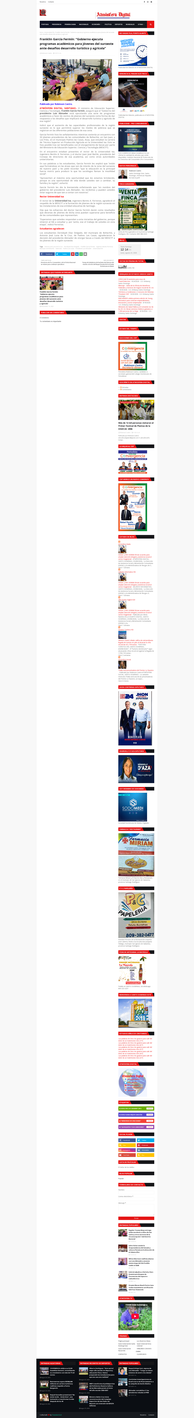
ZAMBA (138, 1351)
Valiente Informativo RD (127, 572)
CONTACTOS (122, 1354)
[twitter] (145, 1140)
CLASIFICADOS (141, 1354)
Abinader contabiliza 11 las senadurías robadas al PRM (139, 1391)
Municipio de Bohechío (47, 248)
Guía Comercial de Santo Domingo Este (126, 1345)
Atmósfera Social (124, 660)
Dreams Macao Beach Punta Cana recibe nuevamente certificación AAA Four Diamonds (141, 1287)
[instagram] (148, 2)
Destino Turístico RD (125, 630)
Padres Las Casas (68, 248)
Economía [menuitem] (96, 24)
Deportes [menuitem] (118, 24)
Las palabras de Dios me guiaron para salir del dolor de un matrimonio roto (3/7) (135, 1057)
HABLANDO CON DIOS (144, 1349)
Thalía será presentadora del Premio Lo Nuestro (136, 670)
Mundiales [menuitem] (130, 24)
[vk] (145, 1150)
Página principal (123, 1341)
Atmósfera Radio (124, 544)
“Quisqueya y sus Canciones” (134, 1127)
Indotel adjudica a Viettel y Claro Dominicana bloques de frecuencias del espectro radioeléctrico (141, 1275)
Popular (121, 1178)
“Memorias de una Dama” (134, 1121)
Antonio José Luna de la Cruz (53, 247)
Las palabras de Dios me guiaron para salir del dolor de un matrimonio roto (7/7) (135, 1040)
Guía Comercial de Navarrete (124, 1350)
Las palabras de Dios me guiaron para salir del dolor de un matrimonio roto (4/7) (135, 1052)
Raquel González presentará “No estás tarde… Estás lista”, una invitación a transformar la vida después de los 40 (62, 1398)
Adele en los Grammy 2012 (134, 1109)
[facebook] (144, 2)
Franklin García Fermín (88, 247)
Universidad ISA (49, 32)
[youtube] (127, 1155)
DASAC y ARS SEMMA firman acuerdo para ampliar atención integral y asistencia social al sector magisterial (134, 557)
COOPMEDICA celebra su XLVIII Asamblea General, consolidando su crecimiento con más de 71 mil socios (62, 1371)
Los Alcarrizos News (143, 1341)
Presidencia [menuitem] (56, 24)
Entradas (125, 387)
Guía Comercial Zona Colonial (144, 1345)
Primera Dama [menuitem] (70, 24)
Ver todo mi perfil (134, 178)
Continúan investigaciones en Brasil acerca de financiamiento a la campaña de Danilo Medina (141, 1381)
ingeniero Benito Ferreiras (104, 247)
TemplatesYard (57, 1415)
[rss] (127, 1145)
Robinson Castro (46, 53)
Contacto (51, 2)
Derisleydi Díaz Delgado (71, 247)
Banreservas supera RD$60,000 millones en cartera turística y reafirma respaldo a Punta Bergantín (61, 1385)
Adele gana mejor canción (134, 1115)
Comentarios (126, 389)
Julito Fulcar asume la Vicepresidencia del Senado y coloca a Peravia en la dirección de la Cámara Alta (141, 1249)
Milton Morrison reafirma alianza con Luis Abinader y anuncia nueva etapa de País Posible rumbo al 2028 (141, 1262)
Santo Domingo (126, 247)
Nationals (59, 248)
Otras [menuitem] (140, 24)
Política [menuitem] (108, 24)
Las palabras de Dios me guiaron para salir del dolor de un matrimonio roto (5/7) (135, 1048)
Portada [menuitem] (45, 24)
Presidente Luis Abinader (83, 248)
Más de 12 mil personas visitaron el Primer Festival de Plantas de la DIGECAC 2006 (136, 425)
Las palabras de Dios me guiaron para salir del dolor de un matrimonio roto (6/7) (135, 1044)
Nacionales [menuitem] (83, 24)
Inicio (41, 32)
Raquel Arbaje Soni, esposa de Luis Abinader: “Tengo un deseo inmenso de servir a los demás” (141, 1370)
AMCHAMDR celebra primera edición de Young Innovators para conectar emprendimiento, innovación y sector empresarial (135, 300)
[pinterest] (151, 2)
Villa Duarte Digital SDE (126, 600)
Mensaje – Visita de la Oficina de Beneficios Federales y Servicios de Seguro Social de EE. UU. (136, 286)
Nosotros (43, 2)
